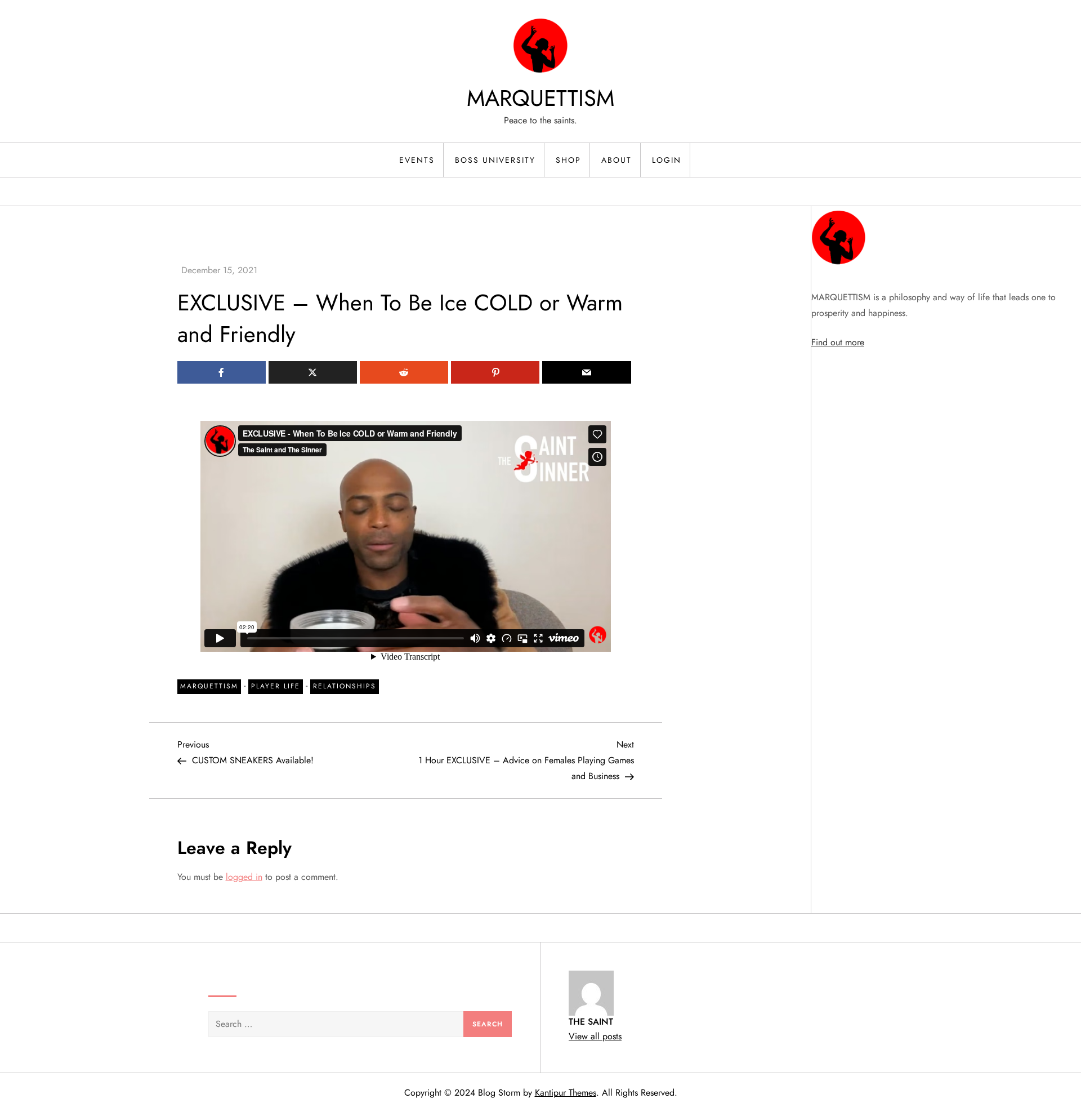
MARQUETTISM (540, 98)
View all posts (595, 1036)
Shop (568, 160)
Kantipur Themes (565, 1092)
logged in (244, 876)
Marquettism (209, 686)
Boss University (495, 160)
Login (666, 160)
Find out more (837, 342)
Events (417, 160)
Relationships (344, 686)
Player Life (275, 686)
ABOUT (616, 160)
